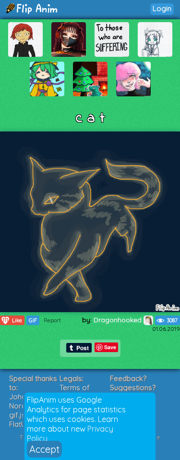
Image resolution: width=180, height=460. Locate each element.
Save (110, 347)
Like (12, 320)
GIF (33, 320)
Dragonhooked (119, 319)
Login (162, 8)
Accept (44, 449)
